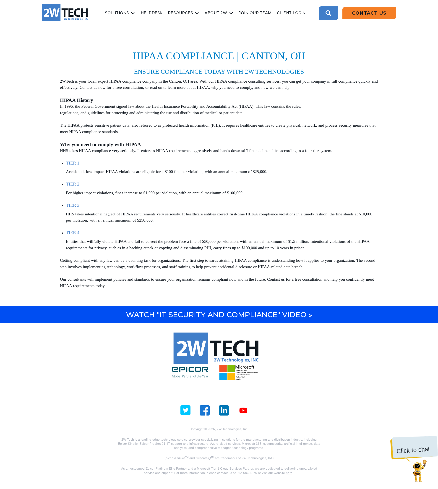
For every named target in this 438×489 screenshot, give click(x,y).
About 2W (216, 13)
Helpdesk (152, 13)
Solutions (117, 13)
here (289, 473)
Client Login (291, 13)
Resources (180, 13)
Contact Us (369, 13)
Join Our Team (255, 13)
